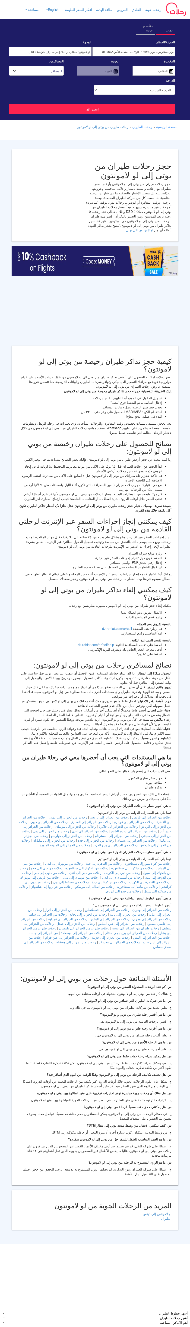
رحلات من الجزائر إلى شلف (47, 914)
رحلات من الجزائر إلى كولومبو (71, 835)
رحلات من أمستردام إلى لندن (121, 877)
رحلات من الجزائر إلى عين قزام (66, 937)
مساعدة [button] (33, 9)
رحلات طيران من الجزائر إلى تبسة (135, 928)
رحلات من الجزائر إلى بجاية (88, 914)
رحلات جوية (153, 9)
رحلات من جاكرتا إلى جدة (109, 882)
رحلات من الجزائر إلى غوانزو (133, 821)
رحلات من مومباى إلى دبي (80, 877)
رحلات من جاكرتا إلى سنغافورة (132, 868)
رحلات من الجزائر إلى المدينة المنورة (65, 845)
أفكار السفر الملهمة (78, 9)
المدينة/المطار (165, 42)
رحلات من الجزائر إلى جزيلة (110, 937)
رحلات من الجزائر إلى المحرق (90, 821)
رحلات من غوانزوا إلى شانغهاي (51, 886)
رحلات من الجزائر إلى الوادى (110, 918)
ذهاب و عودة (148, 27)
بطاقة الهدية (104, 9)
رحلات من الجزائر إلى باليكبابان (54, 840)
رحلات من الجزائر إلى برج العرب (115, 845)
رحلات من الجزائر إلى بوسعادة (81, 932)
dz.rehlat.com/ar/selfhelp (96, 644)
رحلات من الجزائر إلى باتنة (127, 914)
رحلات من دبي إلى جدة (46, 868)
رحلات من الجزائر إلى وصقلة (75, 942)
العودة (115, 61)
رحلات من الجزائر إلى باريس (151, 817)
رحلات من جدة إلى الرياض (123, 891)
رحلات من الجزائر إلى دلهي (48, 821)
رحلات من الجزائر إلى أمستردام (116, 835)
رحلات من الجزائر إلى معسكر (119, 942)
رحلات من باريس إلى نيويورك (40, 877)
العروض (122, 9)
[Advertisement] (95, 313)
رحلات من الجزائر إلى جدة (95, 840)
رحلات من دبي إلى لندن (84, 872)
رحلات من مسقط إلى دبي (70, 882)
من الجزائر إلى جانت (43, 932)
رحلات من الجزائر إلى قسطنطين (107, 909)
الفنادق (136, 9)
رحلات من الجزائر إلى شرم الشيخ (133, 831)
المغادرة (169, 61)
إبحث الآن (92, 109)
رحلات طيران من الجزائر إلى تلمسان (83, 928)
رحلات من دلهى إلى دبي (49, 872)
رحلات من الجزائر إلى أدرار (63, 909)
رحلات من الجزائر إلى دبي (50, 831)
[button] (50, 9)
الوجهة (87, 42)
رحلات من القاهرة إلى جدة (103, 863)
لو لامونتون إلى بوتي (139, 230)
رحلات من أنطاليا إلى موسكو (94, 886)
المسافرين (56, 61)
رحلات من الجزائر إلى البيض (151, 937)
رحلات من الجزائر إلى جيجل (75, 923)
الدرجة (170, 80)
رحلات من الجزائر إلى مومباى (75, 826)
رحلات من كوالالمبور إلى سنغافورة (147, 863)
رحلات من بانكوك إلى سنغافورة (86, 868)
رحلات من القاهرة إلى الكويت (149, 882)
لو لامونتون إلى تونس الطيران (157, 1216)
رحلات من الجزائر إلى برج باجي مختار (131, 932)
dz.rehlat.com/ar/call (117, 628)
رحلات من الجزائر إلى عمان (67, 817)
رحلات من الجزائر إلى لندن (89, 831)
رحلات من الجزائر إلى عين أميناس (120, 923)
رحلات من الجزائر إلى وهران (151, 909)
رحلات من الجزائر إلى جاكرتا (118, 826)
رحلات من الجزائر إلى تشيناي (136, 840)
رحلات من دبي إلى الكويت (121, 872)
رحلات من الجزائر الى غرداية (67, 918)
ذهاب (169, 30)
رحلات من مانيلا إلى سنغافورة (137, 886)
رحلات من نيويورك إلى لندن (63, 863)
